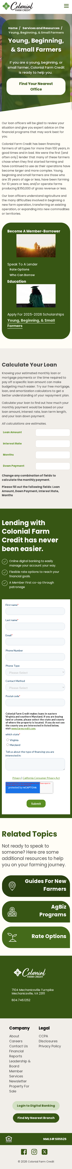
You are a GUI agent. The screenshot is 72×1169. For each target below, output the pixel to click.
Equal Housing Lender (9, 1139)
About (14, 1036)
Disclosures (48, 1041)
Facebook (24, 1152)
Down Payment (13, 466)
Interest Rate (12, 443)
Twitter (44, 1152)
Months (8, 455)
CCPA (43, 1036)
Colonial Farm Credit (20, 6)
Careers (16, 1041)
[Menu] (66, 6)
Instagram (34, 1152)
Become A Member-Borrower (33, 231)
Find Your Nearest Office (36, 86)
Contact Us (18, 1046)
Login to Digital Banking (36, 1106)
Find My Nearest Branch (36, 1118)
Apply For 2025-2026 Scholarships (35, 314)
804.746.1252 (21, 1000)
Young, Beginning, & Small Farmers (31, 323)
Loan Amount (12, 432)
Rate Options (19, 269)
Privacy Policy (50, 1046)
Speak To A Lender (22, 264)
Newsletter (18, 1081)
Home (13, 28)
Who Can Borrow (22, 275)
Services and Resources (41, 28)
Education (16, 281)
